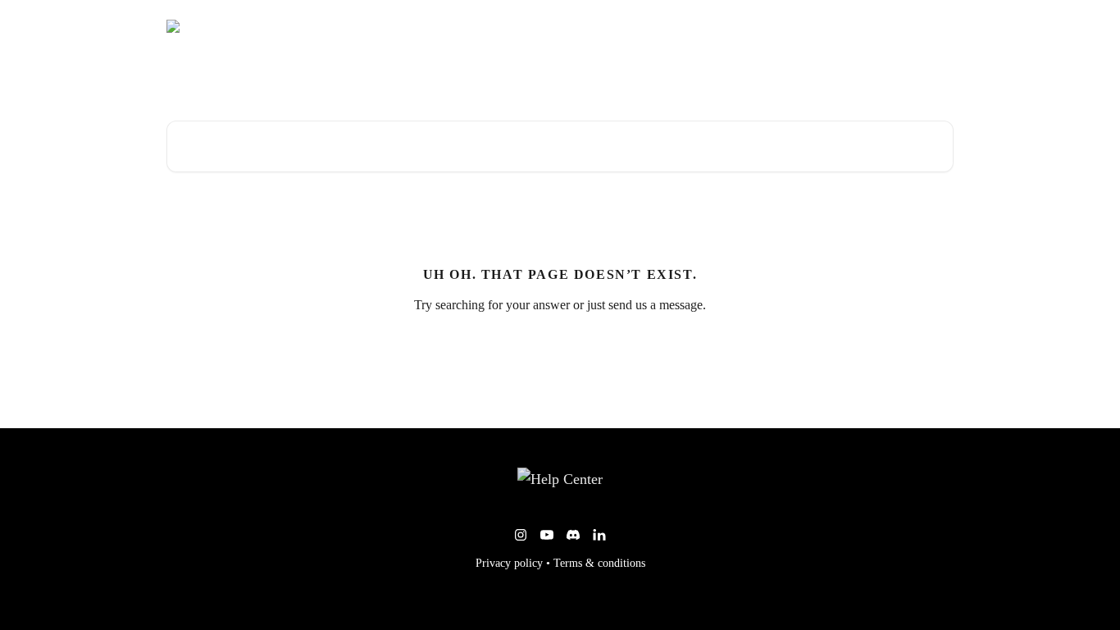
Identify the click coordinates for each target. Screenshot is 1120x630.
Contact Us (916, 26)
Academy (846, 26)
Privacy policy (509, 563)
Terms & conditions (599, 563)
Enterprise (778, 26)
